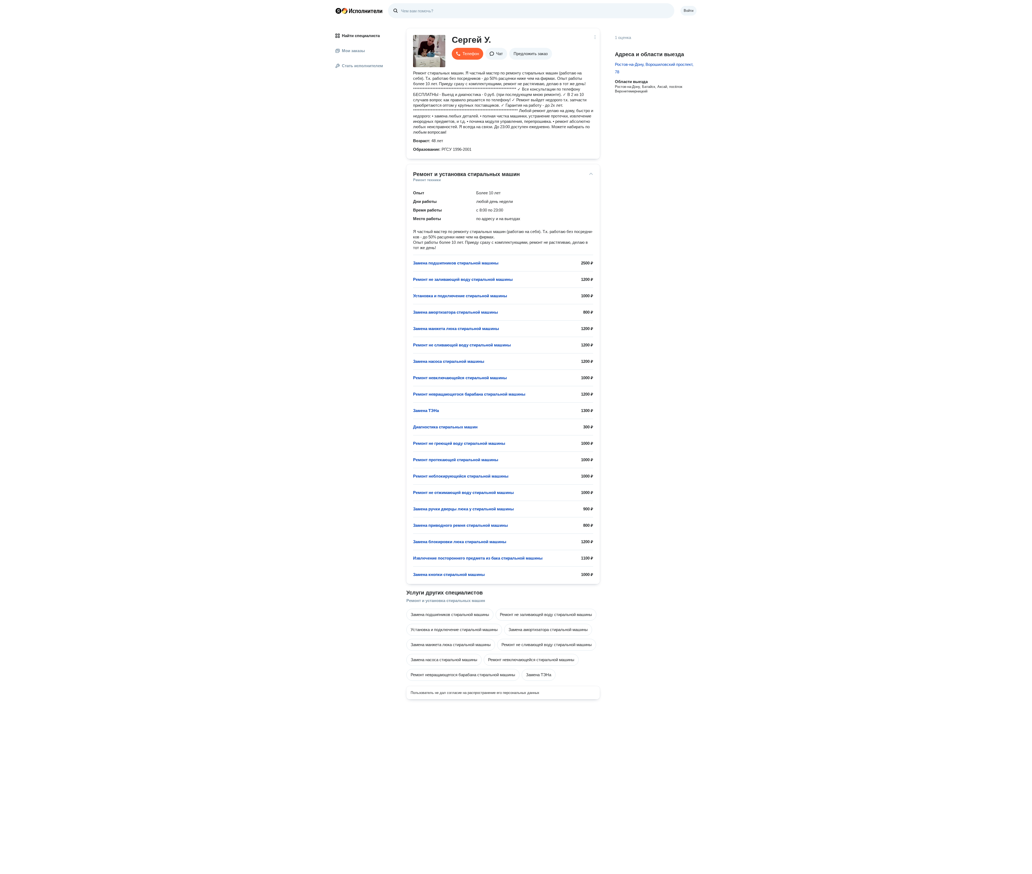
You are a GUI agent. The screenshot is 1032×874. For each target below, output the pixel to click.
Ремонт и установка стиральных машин (445, 600)
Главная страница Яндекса (338, 11)
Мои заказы (353, 50)
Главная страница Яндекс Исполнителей (359, 11)
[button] (467, 54)
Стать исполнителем (362, 65)
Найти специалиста (361, 35)
